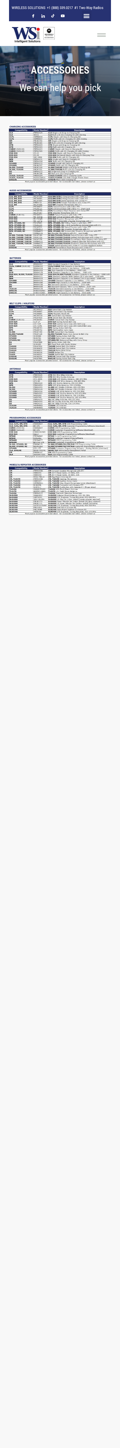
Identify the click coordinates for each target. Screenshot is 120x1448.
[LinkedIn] (43, 18)
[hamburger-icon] (101, 35)
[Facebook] (33, 18)
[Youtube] (63, 18)
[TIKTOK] (53, 18)
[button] (86, 15)
